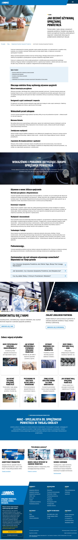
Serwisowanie (57, 473)
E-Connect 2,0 (68, 518)
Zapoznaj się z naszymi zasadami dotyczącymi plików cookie (10, 527)
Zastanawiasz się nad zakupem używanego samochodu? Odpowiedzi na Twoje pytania (29, 79)
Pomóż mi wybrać (39, 177)
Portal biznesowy (69, 520)
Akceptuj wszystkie (12, 531)
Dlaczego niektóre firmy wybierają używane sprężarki (23, 72)
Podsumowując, (15, 77)
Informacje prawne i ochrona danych (69, 530)
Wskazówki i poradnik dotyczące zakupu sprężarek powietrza (39, 164)
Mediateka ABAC (69, 522)
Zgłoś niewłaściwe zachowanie (70, 533)
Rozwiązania (51, 487)
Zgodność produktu (33, 533)
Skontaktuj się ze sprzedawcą (55, 327)
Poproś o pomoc (32, 471)
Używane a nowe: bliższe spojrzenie (19, 75)
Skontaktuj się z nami (7, 326)
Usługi (67, 487)
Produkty (32, 487)
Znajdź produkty (6, 471)
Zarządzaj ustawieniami (34, 530)
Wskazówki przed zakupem (17, 74)
